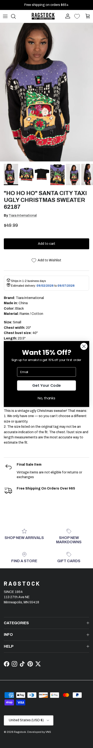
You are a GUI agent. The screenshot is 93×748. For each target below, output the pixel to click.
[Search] (15, 16)
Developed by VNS (39, 731)
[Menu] (5, 16)
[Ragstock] (43, 16)
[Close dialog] (84, 346)
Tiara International (23, 215)
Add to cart (46, 243)
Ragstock (20, 731)
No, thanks (46, 398)
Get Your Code (46, 385)
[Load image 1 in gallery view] (46, 92)
